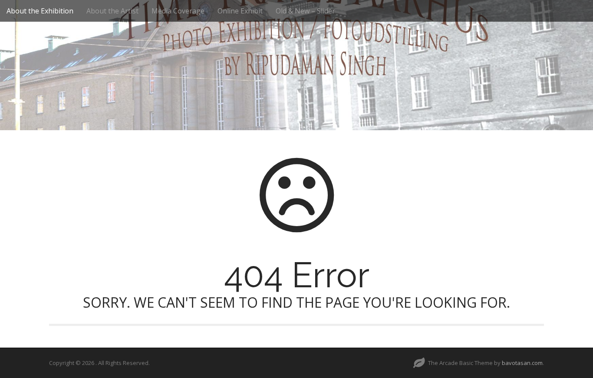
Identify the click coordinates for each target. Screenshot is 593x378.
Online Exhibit (240, 11)
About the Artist (112, 11)
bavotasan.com (522, 363)
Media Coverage (178, 11)
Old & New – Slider (305, 11)
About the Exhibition (40, 11)
